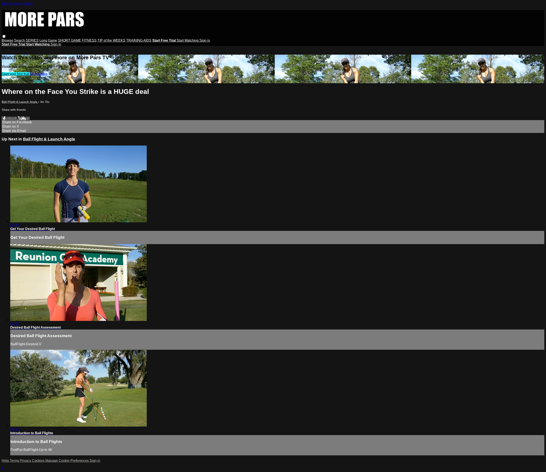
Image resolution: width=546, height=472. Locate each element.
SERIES (32, 40)
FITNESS (89, 40)
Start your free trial (16, 74)
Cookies (38, 460)
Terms (15, 460)
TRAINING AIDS (138, 40)
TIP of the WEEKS (111, 40)
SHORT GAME (69, 40)
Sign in (204, 40)
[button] (4, 36)
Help (6, 460)
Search (20, 40)
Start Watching (188, 40)
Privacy (26, 460)
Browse (8, 40)
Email (25, 118)
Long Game (48, 40)
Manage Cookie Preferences (67, 460)
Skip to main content (17, 3)
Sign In (56, 44)
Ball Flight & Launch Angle (20, 101)
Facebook (10, 118)
